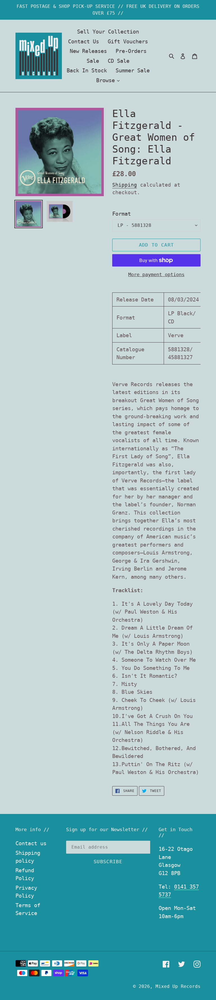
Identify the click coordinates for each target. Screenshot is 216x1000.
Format (121, 214)
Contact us (30, 843)
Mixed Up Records (178, 986)
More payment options (156, 274)
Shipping (124, 185)
